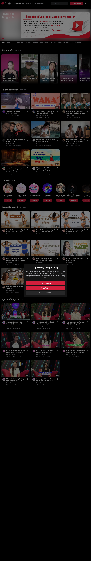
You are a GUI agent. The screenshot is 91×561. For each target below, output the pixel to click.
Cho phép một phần (45, 293)
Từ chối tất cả (45, 288)
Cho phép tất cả (45, 283)
